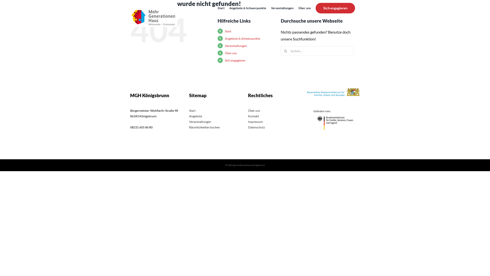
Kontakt (253, 116)
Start (192, 110)
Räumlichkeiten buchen (204, 127)
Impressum (255, 121)
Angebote (195, 116)
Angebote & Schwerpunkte (242, 38)
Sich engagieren (235, 60)
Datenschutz (256, 127)
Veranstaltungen (236, 46)
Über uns (231, 53)
